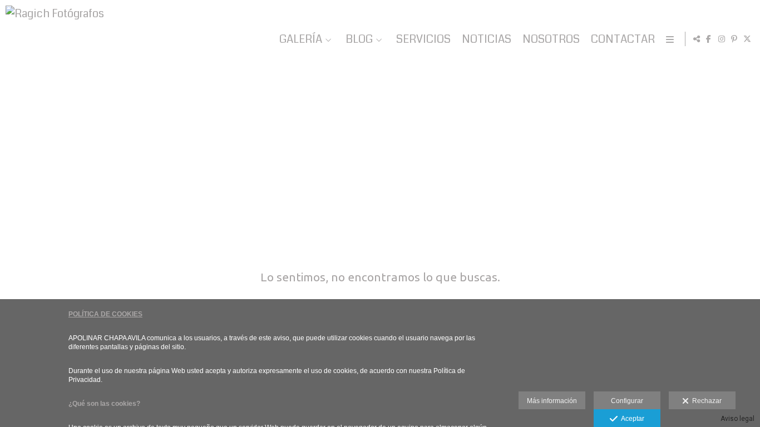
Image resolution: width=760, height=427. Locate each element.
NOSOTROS (551, 39)
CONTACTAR (623, 39)
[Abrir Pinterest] (734, 38)
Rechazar (705, 401)
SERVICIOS (423, 39)
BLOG (359, 39)
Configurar (627, 401)
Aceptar (631, 419)
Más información (552, 401)
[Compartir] (696, 38)
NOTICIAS (486, 39)
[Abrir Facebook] (708, 38)
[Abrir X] (747, 38)
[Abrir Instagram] (721, 38)
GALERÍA (300, 39)
